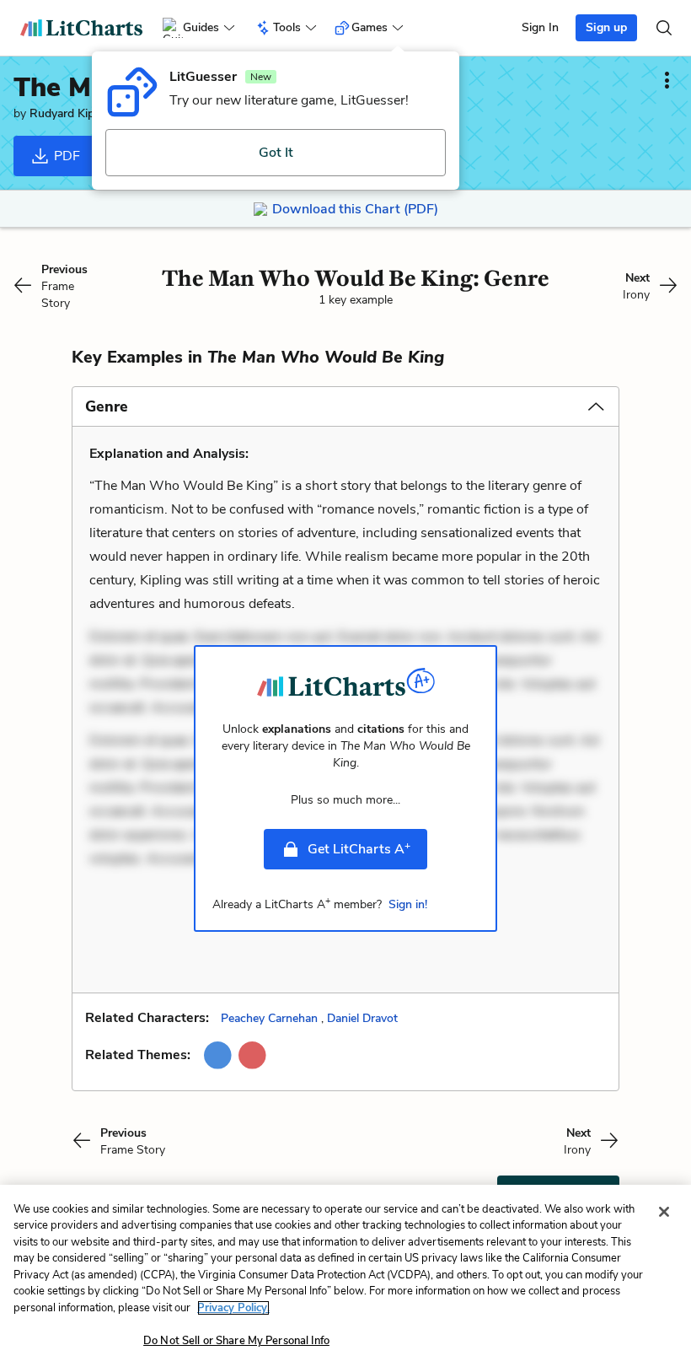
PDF (65, 156)
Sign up (606, 27)
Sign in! (407, 904)
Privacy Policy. (233, 1308)
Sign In (540, 27)
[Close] (664, 1211)
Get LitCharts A (359, 848)
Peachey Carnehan (269, 1018)
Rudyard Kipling (71, 113)
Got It (276, 152)
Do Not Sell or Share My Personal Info (236, 1340)
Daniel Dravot (362, 1018)
